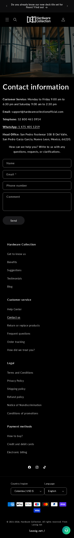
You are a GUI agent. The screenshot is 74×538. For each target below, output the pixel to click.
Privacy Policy (15, 380)
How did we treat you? (21, 349)
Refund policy (15, 396)
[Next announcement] (67, 6)
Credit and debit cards (20, 444)
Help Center (14, 309)
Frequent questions (18, 333)
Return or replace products (23, 325)
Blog (9, 286)
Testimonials (14, 278)
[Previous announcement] (7, 6)
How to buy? (15, 436)
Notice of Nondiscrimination (24, 405)
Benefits (12, 262)
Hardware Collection (31, 522)
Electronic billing (17, 452)
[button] (7, 20)
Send (13, 220)
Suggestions (14, 270)
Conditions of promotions (22, 413)
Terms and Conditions (20, 372)
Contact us (13, 317)
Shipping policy (16, 388)
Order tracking (16, 341)
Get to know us (16, 253)
